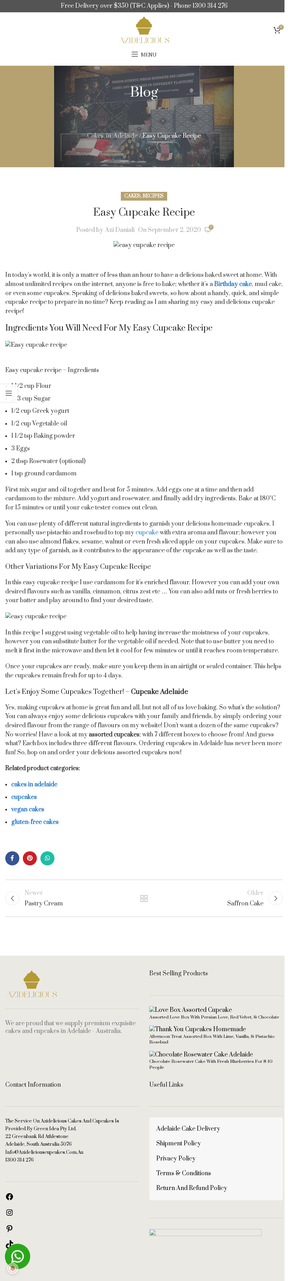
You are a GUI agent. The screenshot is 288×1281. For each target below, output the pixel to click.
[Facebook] (9, 1199)
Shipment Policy (178, 1143)
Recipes (153, 196)
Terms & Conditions (183, 1173)
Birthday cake (233, 284)
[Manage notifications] (12, 1268)
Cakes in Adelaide (112, 136)
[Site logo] (144, 29)
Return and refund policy (191, 1188)
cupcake (147, 533)
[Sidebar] (9, 393)
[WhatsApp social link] (47, 858)
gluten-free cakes (35, 822)
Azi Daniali (120, 230)
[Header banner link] (144, 6)
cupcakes (24, 797)
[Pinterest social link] (30, 858)
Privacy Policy (176, 1159)
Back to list (144, 898)
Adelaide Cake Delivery (188, 1129)
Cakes (132, 196)
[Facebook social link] (12, 858)
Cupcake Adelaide (159, 692)
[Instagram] (9, 1215)
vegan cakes (27, 809)
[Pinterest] (9, 1231)
